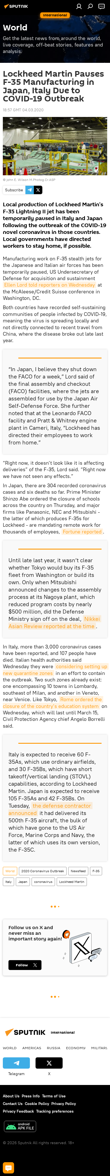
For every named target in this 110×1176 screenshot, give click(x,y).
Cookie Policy (37, 1103)
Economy (75, 1047)
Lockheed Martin (71, 882)
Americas (31, 1047)
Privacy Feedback (18, 1111)
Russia (53, 1047)
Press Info (31, 1096)
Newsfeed (78, 871)
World (10, 871)
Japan (22, 882)
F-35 (96, 871)
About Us (11, 1096)
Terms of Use (54, 1096)
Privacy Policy (63, 1103)
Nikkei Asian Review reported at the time (54, 622)
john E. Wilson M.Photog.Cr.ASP (30, 180)
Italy (8, 882)
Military (99, 1047)
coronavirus (43, 882)
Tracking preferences (55, 1111)
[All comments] (8, 1167)
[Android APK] (20, 1127)
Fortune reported (82, 531)
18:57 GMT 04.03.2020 (23, 109)
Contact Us (13, 1103)
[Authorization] (79, 6)
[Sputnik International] (17, 8)
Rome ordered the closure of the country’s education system (53, 702)
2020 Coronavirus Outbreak (42, 871)
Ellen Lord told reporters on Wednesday (49, 285)
